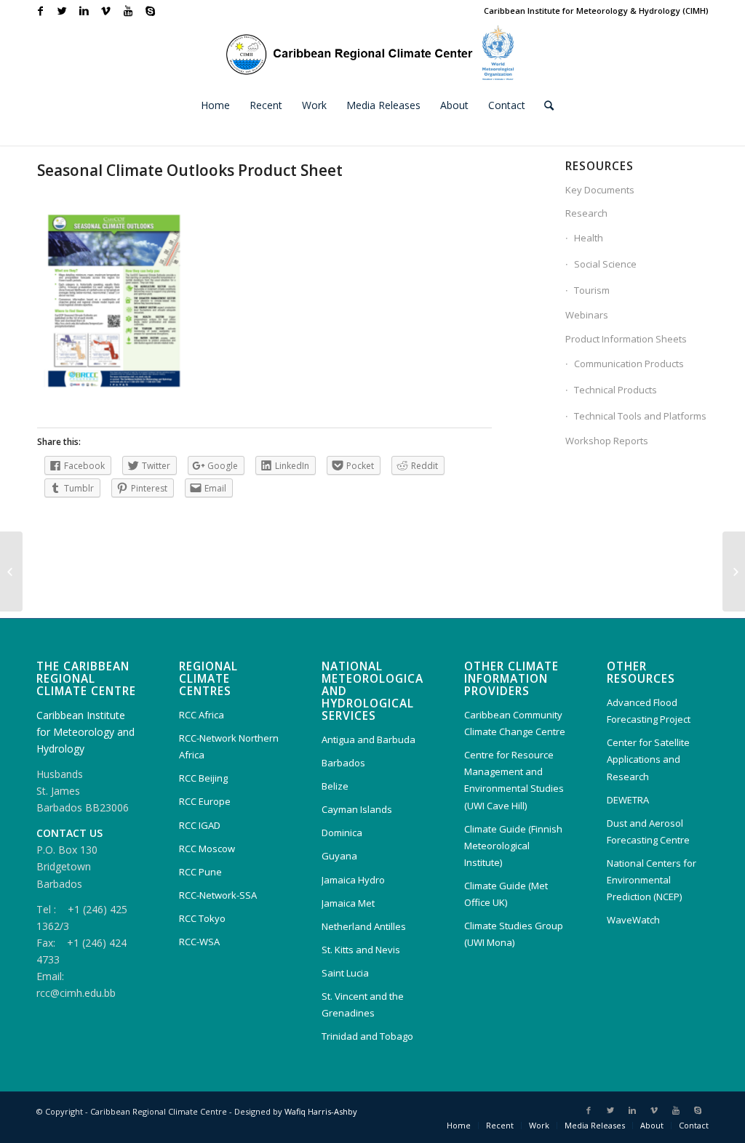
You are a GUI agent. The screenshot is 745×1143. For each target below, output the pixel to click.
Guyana (339, 855)
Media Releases (595, 1125)
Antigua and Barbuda (368, 739)
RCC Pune (200, 871)
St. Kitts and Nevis (361, 949)
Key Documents (599, 189)
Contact (694, 1125)
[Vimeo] (105, 11)
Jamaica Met (348, 903)
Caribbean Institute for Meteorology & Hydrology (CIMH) (596, 10)
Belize (335, 786)
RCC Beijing (203, 778)
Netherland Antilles (364, 926)
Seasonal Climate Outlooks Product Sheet (190, 170)
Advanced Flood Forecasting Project (648, 711)
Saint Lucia (345, 972)
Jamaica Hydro (353, 879)
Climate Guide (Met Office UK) (506, 894)
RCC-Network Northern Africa (229, 746)
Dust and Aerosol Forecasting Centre (648, 831)
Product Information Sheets (626, 338)
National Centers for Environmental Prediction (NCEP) (651, 880)
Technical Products (615, 389)
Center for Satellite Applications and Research (648, 759)
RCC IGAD (199, 825)
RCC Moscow (207, 848)
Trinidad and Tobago (367, 1036)
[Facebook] (40, 11)
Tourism (592, 290)
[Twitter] (62, 11)
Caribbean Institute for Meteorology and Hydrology (85, 731)
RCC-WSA (199, 941)
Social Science (605, 263)
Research (586, 213)
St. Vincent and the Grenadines (363, 1004)
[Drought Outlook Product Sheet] (11, 571)
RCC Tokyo (202, 918)
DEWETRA (628, 799)
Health (588, 237)
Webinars (586, 314)
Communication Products (629, 363)
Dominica (342, 832)
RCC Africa (201, 714)
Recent (500, 1125)
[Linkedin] (84, 11)
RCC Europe (205, 801)
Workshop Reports (606, 440)
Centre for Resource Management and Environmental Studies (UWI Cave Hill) (514, 779)
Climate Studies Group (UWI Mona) (513, 934)
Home (459, 1125)
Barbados (343, 762)
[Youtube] (127, 11)
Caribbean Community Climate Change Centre (514, 723)
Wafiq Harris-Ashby (320, 1111)
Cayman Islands (357, 809)
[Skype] (150, 11)
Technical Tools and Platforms (640, 415)
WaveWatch (633, 919)
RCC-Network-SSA (218, 895)
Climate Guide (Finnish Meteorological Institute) (513, 845)
